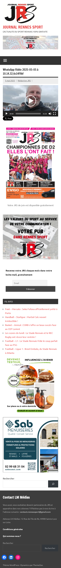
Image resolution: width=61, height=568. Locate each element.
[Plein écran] (54, 113)
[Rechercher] (53, 483)
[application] (30, 101)
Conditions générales (13, 529)
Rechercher (8, 478)
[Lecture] (6, 113)
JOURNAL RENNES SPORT (23, 27)
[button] (30, 101)
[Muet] (50, 113)
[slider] (28, 113)
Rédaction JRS (24, 80)
